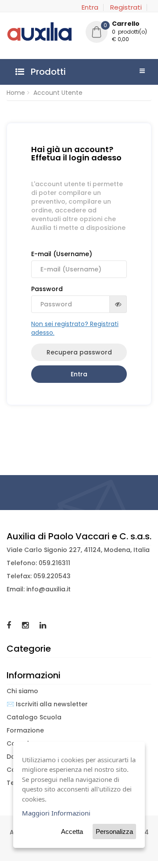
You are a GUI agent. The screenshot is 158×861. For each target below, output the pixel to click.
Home (16, 92)
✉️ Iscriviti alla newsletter (47, 704)
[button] (118, 33)
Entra (90, 7)
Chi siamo (22, 691)
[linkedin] (43, 625)
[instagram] (26, 625)
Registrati (126, 7)
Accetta (72, 831)
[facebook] (10, 625)
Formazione (25, 730)
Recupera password (79, 352)
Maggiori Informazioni (56, 813)
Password (47, 289)
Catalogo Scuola (34, 717)
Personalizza (114, 831)
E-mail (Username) (61, 254)
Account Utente (58, 92)
